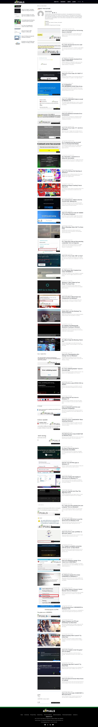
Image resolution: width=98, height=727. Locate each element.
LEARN (74, 1)
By (62, 28)
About (22, 714)
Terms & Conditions (48, 714)
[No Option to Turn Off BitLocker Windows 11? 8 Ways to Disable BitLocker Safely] (17, 43)
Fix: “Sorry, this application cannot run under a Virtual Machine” (27, 26)
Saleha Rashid (48, 11)
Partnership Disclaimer (67, 714)
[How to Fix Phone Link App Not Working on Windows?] (17, 37)
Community (26, 714)
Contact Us (75, 714)
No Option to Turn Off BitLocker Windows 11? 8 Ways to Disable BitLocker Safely (28, 42)
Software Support (48, 12)
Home (39, 5)
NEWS (69, 1)
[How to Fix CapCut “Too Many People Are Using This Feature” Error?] (17, 11)
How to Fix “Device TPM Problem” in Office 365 (26, 31)
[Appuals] (19, 2)
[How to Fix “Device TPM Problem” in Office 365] (17, 32)
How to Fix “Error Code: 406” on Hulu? (72, 256)
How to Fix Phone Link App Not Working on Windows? (28, 37)
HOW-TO (56, 1)
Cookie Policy (40, 714)
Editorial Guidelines (57, 714)
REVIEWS (63, 1)
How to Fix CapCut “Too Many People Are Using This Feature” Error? (28, 10)
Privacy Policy (33, 714)
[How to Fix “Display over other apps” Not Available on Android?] (17, 16)
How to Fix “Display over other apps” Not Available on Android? (28, 15)
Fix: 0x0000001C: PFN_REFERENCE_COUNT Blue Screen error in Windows (72, 86)
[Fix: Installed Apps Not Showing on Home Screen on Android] (17, 21)
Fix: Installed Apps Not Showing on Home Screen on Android (28, 21)
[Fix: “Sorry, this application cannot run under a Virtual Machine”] (17, 27)
